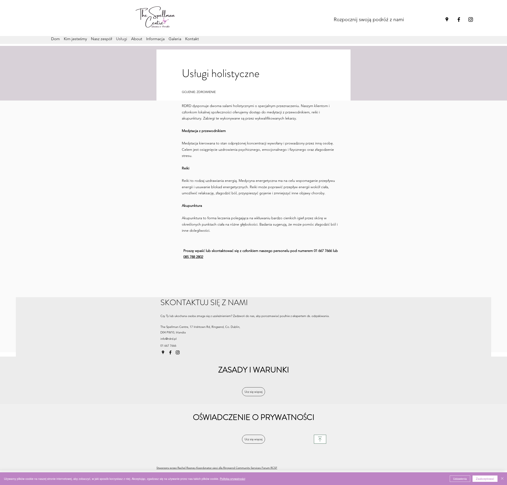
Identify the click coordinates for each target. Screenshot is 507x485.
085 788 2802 (193, 257)
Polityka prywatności (232, 479)
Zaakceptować (485, 479)
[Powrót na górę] (320, 439)
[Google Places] (447, 19)
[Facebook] (459, 19)
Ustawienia (460, 479)
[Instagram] (471, 19)
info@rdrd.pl (168, 339)
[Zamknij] (502, 479)
